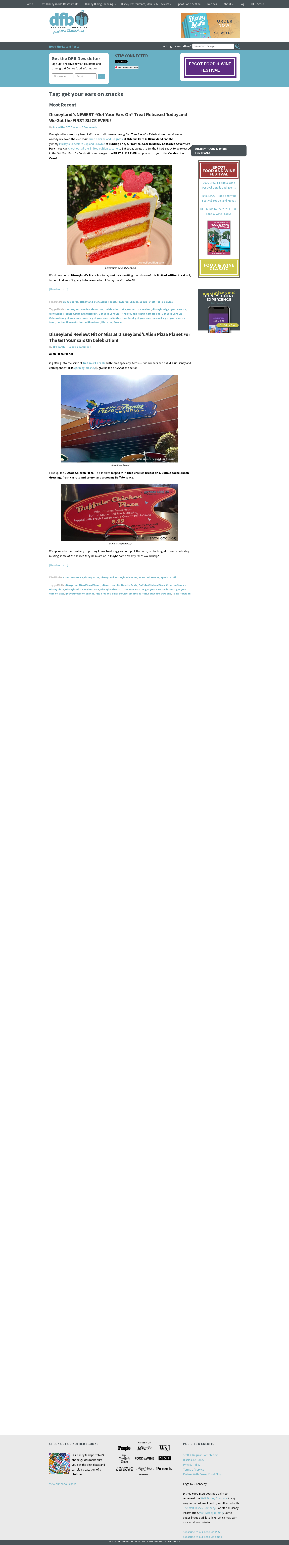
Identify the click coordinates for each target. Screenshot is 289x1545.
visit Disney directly (211, 1513)
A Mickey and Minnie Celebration (84, 309)
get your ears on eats (78, 318)
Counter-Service (73, 577)
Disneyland (86, 301)
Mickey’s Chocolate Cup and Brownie (82, 144)
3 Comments (89, 127)
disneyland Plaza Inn (61, 313)
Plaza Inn (107, 322)
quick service (120, 593)
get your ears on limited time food (113, 318)
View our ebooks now (62, 1484)
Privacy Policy (191, 1465)
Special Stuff (147, 301)
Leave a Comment (80, 346)
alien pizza (71, 585)
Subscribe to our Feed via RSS (201, 1532)
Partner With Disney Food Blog (202, 1474)
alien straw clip (111, 585)
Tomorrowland (181, 593)
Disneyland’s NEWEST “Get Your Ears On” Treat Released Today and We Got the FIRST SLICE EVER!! (118, 117)
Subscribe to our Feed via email (202, 1537)
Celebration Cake (115, 309)
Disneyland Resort (105, 301)
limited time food (89, 322)
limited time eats (67, 322)
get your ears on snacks (149, 318)
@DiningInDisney (84, 368)
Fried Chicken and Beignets (106, 139)
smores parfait (138, 593)
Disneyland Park (89, 589)
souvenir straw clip (159, 593)
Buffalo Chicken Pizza (152, 585)
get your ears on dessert (160, 589)
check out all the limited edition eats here (94, 148)
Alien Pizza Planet (90, 585)
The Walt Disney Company (199, 1508)
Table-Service (164, 301)
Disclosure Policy (193, 1460)
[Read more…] (58, 289)
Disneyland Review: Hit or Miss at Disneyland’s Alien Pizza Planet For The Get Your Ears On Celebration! (119, 337)
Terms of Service (193, 1469)
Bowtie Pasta (129, 585)
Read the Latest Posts (64, 46)
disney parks (70, 301)
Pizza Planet (103, 593)
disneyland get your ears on (169, 309)
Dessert (132, 309)
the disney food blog (62, 12)
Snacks (134, 301)
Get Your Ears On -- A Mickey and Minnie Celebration (130, 313)
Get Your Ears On (134, 589)
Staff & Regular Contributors (200, 1455)
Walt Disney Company (214, 1498)
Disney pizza (56, 589)
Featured (122, 301)
